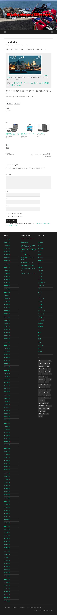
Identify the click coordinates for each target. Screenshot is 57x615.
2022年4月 (7, 354)
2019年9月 (7, 451)
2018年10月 (7, 485)
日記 (9, 144)
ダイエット (41, 298)
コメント (8, 174)
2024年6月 (7, 273)
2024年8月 (7, 267)
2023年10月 (7, 298)
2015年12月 (7, 591)
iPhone (44, 368)
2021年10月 (7, 373)
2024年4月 (7, 279)
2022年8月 (7, 342)
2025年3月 (7, 245)
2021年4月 (7, 392)
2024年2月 (7, 285)
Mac (39, 254)
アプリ (40, 276)
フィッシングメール (43, 403)
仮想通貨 (40, 326)
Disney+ (40, 248)
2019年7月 (7, 457)
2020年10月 (7, 410)
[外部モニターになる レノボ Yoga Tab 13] (28, 128)
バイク (40, 307)
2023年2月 (7, 323)
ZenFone (41, 382)
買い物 (40, 351)
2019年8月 (7, 454)
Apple (39, 245)
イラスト (40, 279)
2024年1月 (7, 289)
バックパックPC (40, 133)
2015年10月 (7, 598)
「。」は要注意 (25, 254)
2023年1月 (7, 326)
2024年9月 (7, 264)
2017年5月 (7, 538)
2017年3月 (7, 544)
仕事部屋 (40, 323)
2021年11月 (7, 370)
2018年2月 (7, 510)
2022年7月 (7, 345)
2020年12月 (7, 404)
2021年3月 (7, 395)
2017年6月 (7, 535)
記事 (39, 348)
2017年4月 (7, 541)
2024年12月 (7, 254)
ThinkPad (41, 376)
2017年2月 (7, 548)
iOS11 (47, 366)
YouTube (40, 270)
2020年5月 (7, 426)
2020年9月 (7, 413)
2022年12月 (7, 329)
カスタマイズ (41, 282)
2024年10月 (7, 261)
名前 (7, 191)
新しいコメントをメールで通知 (15, 213)
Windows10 (42, 379)
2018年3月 (7, 507)
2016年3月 (7, 582)
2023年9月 (7, 301)
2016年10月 (7, 560)
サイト (7, 206)
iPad (39, 251)
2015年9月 (7, 601)
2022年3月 (7, 357)
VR (46, 376)
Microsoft (40, 257)
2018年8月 (7, 491)
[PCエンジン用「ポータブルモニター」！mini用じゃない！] (13, 128)
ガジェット (41, 285)
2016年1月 (7, 588)
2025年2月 (7, 248)
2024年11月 (7, 257)
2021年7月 (7, 382)
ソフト (40, 295)
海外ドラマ (41, 345)
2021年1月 (7, 401)
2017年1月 (7, 551)
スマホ (40, 292)
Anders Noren (44, 610)
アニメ (40, 273)
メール (7, 198)
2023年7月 (7, 307)
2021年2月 (7, 398)
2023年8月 (7, 304)
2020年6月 (7, 423)
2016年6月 (7, 573)
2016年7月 (7, 569)
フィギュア (41, 314)
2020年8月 (7, 417)
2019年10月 (7, 448)
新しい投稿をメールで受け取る (15, 216)
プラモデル (41, 317)
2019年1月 (7, 476)
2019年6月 (7, 460)
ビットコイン (41, 310)
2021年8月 (7, 379)
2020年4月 (7, 429)
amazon (44, 360)
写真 (39, 329)
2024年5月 (7, 276)
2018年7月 (7, 495)
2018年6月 (7, 498)
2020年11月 (7, 407)
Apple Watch (47, 363)
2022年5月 (7, 351)
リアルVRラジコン (10, 154)
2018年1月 (7, 513)
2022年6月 (7, 348)
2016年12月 (7, 554)
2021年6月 (7, 385)
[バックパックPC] (44, 128)
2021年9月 (7, 376)
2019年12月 (7, 441)
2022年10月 (7, 335)
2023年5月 (7, 314)
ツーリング (41, 301)
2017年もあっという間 (27, 262)
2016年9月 (7, 563)
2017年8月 (7, 529)
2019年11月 (7, 445)
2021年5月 (7, 388)
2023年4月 (7, 317)
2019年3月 (7, 470)
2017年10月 (7, 523)
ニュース (40, 304)
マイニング (41, 320)
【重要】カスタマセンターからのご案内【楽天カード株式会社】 (40, 155)
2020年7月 (7, 420)
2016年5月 (7, 576)
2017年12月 (7, 516)
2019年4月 (7, 466)
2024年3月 (7, 282)
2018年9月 (7, 488)
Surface (44, 374)
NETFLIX (40, 261)
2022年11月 (7, 332)
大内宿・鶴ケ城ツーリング (28, 273)
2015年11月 (7, 594)
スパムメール (42, 390)
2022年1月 (7, 363)
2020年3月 (7, 432)
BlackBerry (41, 366)
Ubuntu (40, 267)
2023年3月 (7, 320)
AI (38, 239)
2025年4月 (7, 242)
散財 (39, 332)
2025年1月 (7, 251)
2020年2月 (7, 435)
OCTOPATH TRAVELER (27, 239)
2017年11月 (7, 519)
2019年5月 (7, 463)
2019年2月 (7, 473)
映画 (39, 342)
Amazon (40, 242)
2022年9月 (7, 339)
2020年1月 (7, 438)
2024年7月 (7, 270)
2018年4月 (7, 504)
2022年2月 (7, 360)
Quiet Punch (24, 242)
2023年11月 (7, 295)
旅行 (39, 335)
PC (39, 264)
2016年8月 (7, 566)
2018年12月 (7, 479)
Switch (49, 374)
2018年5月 (7, 501)
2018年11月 (7, 482)
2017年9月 (7, 526)
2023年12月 (7, 292)
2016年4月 (7, 579)
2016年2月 (7, 585)
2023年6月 (7, 310)
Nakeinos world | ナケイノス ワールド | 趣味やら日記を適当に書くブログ (26, 607)
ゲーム (40, 289)
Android (50, 360)
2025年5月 (7, 239)
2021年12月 (7, 367)
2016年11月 (7, 557)
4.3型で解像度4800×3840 (28, 265)
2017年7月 (7, 532)
